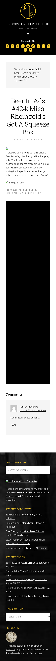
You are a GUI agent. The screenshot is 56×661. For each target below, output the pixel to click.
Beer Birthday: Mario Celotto (20, 571)
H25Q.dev (10, 649)
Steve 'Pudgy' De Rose (17, 539)
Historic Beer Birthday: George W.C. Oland (26, 579)
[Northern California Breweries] (21, 481)
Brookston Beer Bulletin (28, 24)
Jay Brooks (11, 548)
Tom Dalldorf (26, 406)
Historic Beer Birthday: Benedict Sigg (24, 596)
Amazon (10, 496)
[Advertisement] (28, 292)
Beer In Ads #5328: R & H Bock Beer (24, 562)
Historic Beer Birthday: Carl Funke (22, 587)
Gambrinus (11, 523)
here (40, 653)
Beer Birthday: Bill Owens (33, 548)
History (37, 193)
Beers (34, 190)
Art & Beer (24, 190)
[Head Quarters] (11, 642)
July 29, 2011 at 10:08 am (33, 410)
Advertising (26, 193)
